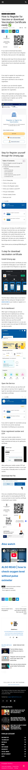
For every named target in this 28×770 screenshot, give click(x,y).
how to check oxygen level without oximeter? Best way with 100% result (20, 611)
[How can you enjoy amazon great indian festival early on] (5, 666)
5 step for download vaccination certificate (12, 167)
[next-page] (5, 672)
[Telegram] (17, 31)
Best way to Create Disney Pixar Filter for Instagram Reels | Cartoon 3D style (18, 727)
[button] (2, 2)
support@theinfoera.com (15, 697)
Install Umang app (9, 170)
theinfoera (5, 27)
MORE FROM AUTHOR (18, 645)
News (8, 13)
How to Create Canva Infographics (7, 609)
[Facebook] (3, 31)
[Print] (13, 31)
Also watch (8, 544)
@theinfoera (14, 684)
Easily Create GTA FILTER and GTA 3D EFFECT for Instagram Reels (18, 711)
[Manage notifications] (24, 766)
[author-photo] (14, 627)
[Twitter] (6, 31)
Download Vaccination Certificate (13, 586)
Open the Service (9, 173)
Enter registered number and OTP (12, 174)
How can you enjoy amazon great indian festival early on (18, 666)
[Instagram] (14, 638)
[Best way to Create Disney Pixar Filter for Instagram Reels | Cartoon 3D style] (5, 727)
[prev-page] (3, 672)
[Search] (26, 2)
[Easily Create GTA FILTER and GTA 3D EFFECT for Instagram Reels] (5, 712)
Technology (13, 13)
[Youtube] (17, 638)
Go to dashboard (9, 171)
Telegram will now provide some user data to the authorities (17, 658)
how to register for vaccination (8, 590)
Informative (8, 11)
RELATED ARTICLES (7, 645)
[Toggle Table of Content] (23, 161)
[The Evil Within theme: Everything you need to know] (5, 651)
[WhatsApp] (10, 31)
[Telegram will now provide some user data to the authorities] (5, 658)
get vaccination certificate (7, 588)
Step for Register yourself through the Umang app (12, 164)
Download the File (9, 176)
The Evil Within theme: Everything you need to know (16, 651)
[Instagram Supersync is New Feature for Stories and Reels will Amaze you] (5, 720)
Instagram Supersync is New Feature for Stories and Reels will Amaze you (18, 719)
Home (3, 11)
